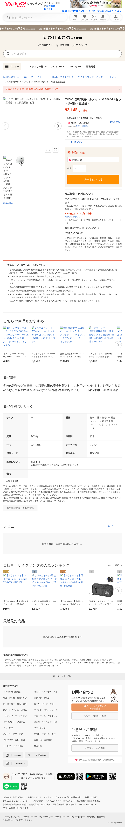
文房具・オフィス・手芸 (45, 734)
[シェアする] (48, 150)
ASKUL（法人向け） (87, 804)
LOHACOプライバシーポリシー (17, 801)
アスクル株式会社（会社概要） (17, 808)
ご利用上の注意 (90, 797)
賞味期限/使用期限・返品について (82, 228)
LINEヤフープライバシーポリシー (38, 817)
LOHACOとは (19, 797)
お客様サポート (35, 797)
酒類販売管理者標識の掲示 (15, 804)
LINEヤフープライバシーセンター (70, 817)
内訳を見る (115, 122)
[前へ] (5, 126)
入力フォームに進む (95, 748)
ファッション (40, 728)
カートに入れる (93, 179)
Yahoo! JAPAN (70, 10)
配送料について (73, 217)
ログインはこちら (74, 142)
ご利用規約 (38, 801)
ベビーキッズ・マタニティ (45, 716)
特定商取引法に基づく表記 (88, 801)
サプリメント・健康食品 (14, 722)
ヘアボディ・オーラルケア (15, 716)
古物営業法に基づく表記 (39, 804)
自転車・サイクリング (62, 77)
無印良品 (38, 746)
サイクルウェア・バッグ (90, 77)
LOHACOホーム (11, 77)
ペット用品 (8, 728)
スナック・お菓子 (42, 698)
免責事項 (101, 817)
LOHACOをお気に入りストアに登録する (97, 760)
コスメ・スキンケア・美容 (45, 692)
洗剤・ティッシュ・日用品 (15, 710)
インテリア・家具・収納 (14, 740)
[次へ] (58, 126)
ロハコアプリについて (32, 778)
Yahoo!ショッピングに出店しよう (96, 10)
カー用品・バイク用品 (13, 746)
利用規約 (91, 817)
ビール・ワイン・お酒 (44, 704)
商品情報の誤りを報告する (20, 508)
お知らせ (7, 797)
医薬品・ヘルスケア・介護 (45, 722)
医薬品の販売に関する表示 (64, 804)
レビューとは (115, 526)
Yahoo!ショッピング (12, 817)
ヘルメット (112, 77)
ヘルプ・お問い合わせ (94, 716)
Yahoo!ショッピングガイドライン (17, 820)
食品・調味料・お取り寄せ (15, 698)
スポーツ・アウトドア (35, 77)
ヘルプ (118, 10)
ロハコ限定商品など (12, 692)
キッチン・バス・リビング (45, 710)
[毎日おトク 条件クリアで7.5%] (62, 28)
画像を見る (8, 203)
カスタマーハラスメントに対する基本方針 (62, 797)
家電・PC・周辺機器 (43, 740)
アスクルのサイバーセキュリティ (60, 801)
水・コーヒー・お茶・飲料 (15, 704)
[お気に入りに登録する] (55, 150)
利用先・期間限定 (82, 126)
